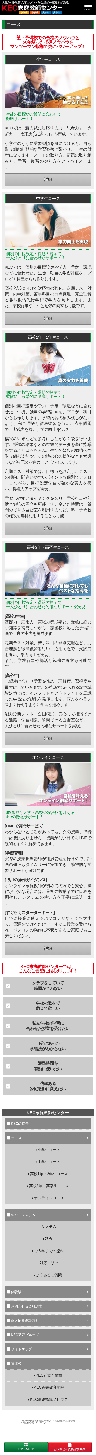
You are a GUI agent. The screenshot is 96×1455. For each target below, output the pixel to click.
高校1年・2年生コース (49, 1174)
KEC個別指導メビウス (49, 1399)
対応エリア (49, 1263)
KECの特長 (20, 1123)
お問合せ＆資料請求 (26, 1306)
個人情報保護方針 (25, 1320)
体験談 (16, 1292)
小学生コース (49, 1150)
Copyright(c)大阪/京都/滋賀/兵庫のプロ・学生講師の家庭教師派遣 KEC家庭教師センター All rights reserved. (48, 1422)
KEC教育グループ (25, 1335)
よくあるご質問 (49, 1275)
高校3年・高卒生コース (49, 1186)
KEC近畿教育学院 (49, 1387)
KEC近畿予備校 (49, 1375)
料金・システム (23, 1215)
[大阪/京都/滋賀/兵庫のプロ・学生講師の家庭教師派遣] (47, 9)
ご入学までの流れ (49, 1251)
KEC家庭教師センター (48, 1112)
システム (48, 1227)
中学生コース (49, 1162)
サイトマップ (21, 1349)
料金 (49, 1239)
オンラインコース (49, 1198)
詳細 (48, 179)
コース (16, 1138)
